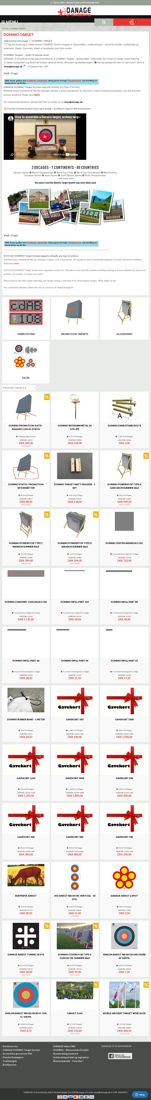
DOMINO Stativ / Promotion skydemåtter (26, 486)
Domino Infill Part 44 (74, 660)
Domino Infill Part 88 (124, 602)
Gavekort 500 (124, 837)
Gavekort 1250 (26, 778)
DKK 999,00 (124, 501)
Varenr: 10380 (74, 440)
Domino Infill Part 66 (26, 660)
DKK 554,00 (74, 975)
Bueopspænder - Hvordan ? (68, 1060)
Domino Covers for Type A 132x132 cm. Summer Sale (74, 956)
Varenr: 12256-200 (124, 793)
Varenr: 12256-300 (25, 851)
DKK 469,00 (26, 446)
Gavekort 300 (26, 837)
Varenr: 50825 (74, 910)
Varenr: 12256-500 (124, 851)
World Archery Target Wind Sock (124, 1013)
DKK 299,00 (75, 560)
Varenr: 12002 (74, 558)
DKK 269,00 (26, 443)
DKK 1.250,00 (26, 795)
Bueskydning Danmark (65, 1053)
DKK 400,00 (75, 854)
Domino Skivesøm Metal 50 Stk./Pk (75, 427)
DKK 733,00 (124, 560)
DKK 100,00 (75, 737)
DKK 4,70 (25, 1030)
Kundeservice (10, 1046)
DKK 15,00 (75, 913)
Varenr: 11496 (74, 499)
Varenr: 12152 (25, 675)
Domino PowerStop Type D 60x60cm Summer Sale (75, 545)
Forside (5, 28)
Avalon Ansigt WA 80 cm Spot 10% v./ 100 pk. (26, 1015)
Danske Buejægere (13, 1057)
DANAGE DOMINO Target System (21, 1049)
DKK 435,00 (124, 1034)
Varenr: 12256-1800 (75, 793)
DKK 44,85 (124, 619)
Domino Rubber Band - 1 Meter (26, 719)
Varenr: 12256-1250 (26, 793)
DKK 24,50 (26, 737)
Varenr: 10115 (25, 440)
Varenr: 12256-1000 (124, 734)
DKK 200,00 (124, 795)
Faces (25, 377)
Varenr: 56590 (25, 1028)
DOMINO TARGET (18, 28)
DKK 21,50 (75, 678)
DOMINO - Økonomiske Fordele (71, 1049)
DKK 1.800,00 (75, 795)
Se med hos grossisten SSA (17, 1053)
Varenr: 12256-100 (74, 734)
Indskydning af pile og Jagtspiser (71, 1057)
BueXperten (9, 1064)
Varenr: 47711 (25, 910)
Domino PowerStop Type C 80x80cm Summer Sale (26, 545)
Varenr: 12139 (25, 616)
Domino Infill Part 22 (124, 660)
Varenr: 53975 (25, 969)
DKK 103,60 (75, 1030)
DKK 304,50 (124, 1030)
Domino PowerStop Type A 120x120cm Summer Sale (124, 486)
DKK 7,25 (124, 972)
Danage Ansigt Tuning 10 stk (26, 954)
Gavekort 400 (74, 837)
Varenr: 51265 (124, 910)
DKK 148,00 (74, 1034)
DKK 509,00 (74, 563)
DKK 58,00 (75, 619)
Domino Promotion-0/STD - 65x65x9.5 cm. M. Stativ (26, 427)
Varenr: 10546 (124, 440)
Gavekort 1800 (74, 778)
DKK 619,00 (26, 563)
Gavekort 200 (124, 778)
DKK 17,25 (124, 678)
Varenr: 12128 (124, 558)
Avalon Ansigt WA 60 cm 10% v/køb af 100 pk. (124, 956)
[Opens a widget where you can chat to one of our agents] (140, 1095)
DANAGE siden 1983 (64, 1046)
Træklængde (10, 1060)
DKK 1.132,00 (26, 619)
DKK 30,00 (26, 913)
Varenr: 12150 (74, 616)
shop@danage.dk (13, 66)
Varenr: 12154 (124, 675)
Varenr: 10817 (25, 499)
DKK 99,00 (75, 972)
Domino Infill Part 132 (75, 602)
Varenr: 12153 (74, 675)
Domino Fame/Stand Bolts (124, 425)
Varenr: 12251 (25, 734)
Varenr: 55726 (74, 969)
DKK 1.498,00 (124, 505)
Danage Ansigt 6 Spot (124, 895)
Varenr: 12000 (124, 499)
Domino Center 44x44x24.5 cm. (124, 543)
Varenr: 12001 (25, 558)
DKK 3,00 (124, 443)
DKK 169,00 (75, 443)
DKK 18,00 (26, 972)
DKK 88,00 (26, 501)
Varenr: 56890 (124, 1028)
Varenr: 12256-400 (74, 851)
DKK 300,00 (26, 854)
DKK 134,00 (75, 501)
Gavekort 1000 (124, 719)
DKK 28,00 (26, 678)
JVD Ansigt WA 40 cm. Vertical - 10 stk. (74, 897)
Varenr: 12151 (124, 616)
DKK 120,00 (26, 505)
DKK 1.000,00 (124, 737)
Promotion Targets (74, 334)
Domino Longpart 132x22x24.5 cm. (26, 602)
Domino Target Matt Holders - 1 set (74, 486)
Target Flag (75, 1013)
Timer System (26, 334)
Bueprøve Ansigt (26, 895)
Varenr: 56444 (124, 969)
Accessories (124, 334)
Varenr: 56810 (74, 1028)
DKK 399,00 (26, 560)
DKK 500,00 (124, 854)
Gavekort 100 (74, 719)
